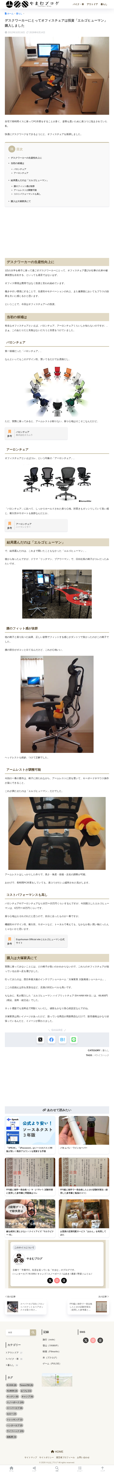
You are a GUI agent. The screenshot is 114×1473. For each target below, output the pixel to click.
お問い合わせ (83, 1457)
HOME (58, 1451)
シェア (34, 1471)
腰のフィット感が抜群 (24, 186)
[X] (50, 1281)
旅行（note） (49, 1339)
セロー (11, 1414)
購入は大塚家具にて (21, 201)
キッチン (12, 1396)
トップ (103, 1471)
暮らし (104, 4)
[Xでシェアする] (40, 1039)
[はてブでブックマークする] (62, 1039)
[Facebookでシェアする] (51, 1039)
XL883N (12, 1391)
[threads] (64, 1281)
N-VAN (11, 1385)
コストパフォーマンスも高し (27, 194)
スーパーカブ (14, 1408)
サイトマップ (30, 1457)
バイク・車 (78, 4)
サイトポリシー (46, 1457)
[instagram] (57, 1281)
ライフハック (102, 1055)
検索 (33, 1332)
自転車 (11, 1437)
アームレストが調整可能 (25, 190)
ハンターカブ (14, 1425)
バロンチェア (20, 169)
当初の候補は (17, 163)
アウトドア (92, 4)
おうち (26, 1391)
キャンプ (27, 1396)
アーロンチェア (21, 173)
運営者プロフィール (65, 1457)
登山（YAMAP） (51, 1345)
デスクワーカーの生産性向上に (26, 158)
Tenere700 (26, 1385)
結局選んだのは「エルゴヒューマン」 (30, 180)
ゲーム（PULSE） (52, 1363)
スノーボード (15, 1402)
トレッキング (14, 1419)
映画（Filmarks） (52, 1351)
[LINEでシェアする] (74, 1039)
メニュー (80, 1471)
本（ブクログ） (50, 1357)
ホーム (11, 1471)
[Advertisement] (57, 231)
